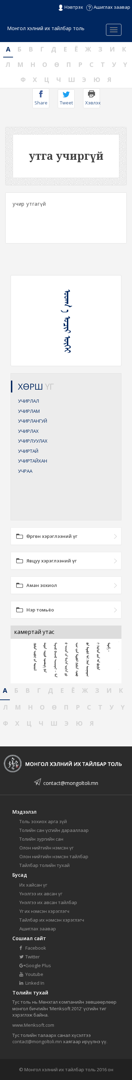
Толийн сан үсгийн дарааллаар (54, 830)
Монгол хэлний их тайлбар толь (45, 28)
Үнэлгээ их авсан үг (40, 893)
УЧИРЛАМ (29, 411)
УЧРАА (25, 471)
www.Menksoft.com (33, 1025)
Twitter (32, 956)
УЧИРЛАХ (28, 431)
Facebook (35, 948)
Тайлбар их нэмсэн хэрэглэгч (51, 920)
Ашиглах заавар (111, 7)
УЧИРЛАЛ (28, 401)
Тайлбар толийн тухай (44, 865)
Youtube (33, 974)
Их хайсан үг (33, 885)
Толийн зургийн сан (41, 839)
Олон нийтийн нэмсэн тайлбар (53, 856)
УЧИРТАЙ (28, 451)
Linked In (34, 983)
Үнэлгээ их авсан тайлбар (48, 902)
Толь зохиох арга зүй (43, 821)
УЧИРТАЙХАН (32, 461)
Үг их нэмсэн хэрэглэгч (44, 911)
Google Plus (37, 965)
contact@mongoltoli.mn (70, 783)
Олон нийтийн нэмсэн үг (46, 848)
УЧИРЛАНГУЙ (32, 421)
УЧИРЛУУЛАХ (33, 441)
